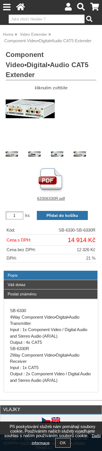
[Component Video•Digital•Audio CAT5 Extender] (51, 120)
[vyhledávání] (81, 8)
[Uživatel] (68, 8)
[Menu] (6, 7)
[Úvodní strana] (20, 8)
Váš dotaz (17, 284)
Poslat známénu (22, 294)
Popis (13, 275)
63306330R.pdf (51, 198)
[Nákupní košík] (95, 8)
